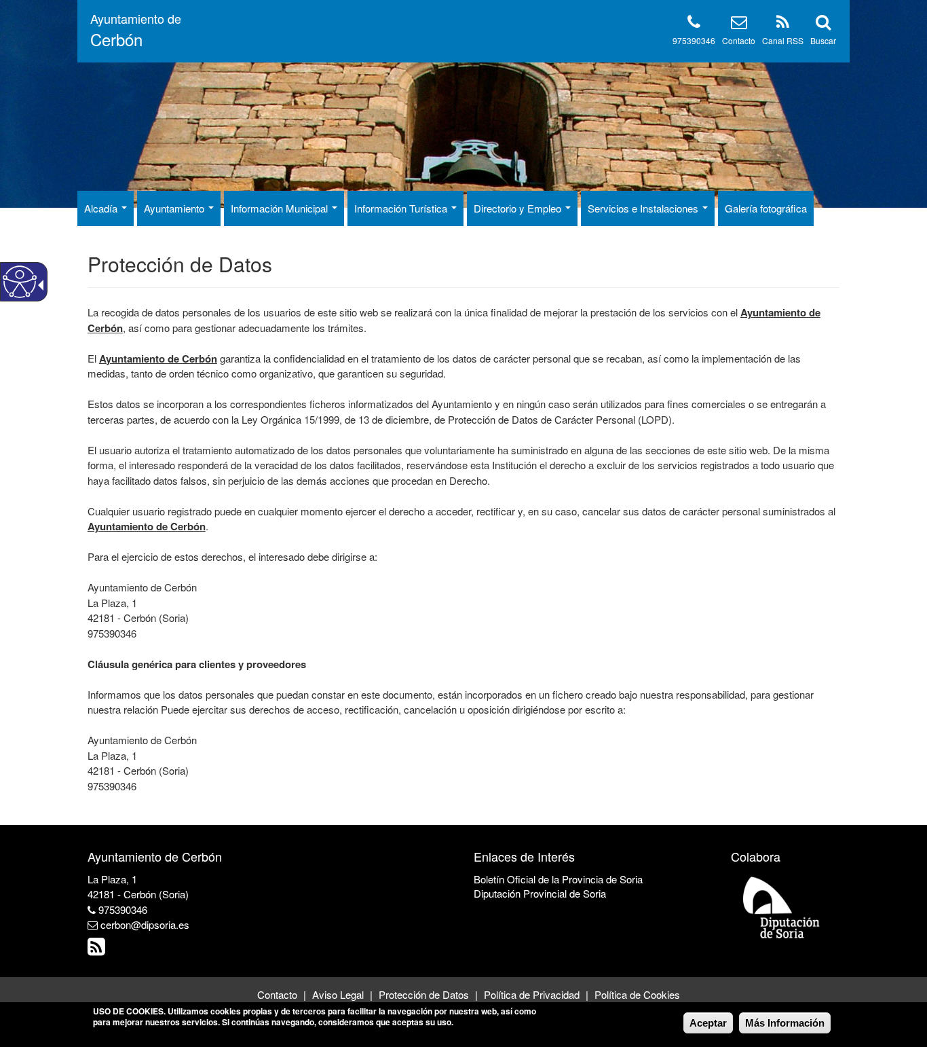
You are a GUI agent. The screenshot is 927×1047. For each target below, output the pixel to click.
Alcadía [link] (102, 208)
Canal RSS (782, 40)
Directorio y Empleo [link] (519, 208)
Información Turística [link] (402, 208)
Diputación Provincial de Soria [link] (540, 893)
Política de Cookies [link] (637, 994)
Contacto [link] (277, 994)
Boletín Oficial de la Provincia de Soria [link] (558, 879)
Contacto (738, 40)
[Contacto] (739, 24)
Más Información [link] (785, 1023)
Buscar (823, 40)
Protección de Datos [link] (424, 994)
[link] (98, 949)
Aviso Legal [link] (338, 994)
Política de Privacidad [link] (532, 994)
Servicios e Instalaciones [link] (644, 208)
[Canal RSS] (782, 24)
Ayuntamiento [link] (175, 208)
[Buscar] (823, 24)
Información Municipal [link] (280, 208)
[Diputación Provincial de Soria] (782, 907)
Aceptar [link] (708, 1023)
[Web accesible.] (20, 282)
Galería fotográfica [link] (766, 208)
